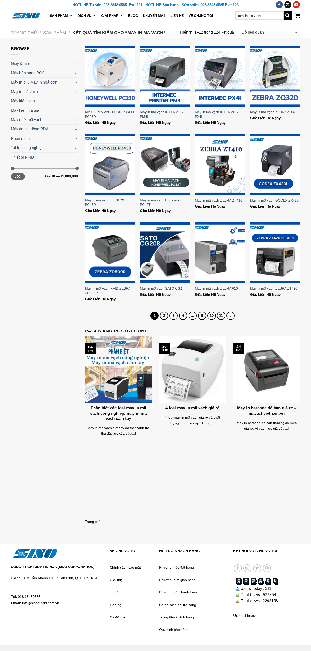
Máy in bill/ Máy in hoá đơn (34, 82)
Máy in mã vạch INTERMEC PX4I (216, 114)
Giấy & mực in (23, 63)
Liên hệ (177, 15)
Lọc (18, 176)
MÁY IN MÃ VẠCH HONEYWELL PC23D (110, 114)
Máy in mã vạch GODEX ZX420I (275, 200)
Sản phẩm (59, 15)
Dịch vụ (84, 15)
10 (212, 315)
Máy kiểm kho (23, 101)
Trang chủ (24, 32)
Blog (133, 15)
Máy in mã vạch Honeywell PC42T (160, 202)
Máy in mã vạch (24, 92)
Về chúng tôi (201, 15)
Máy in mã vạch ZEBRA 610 (216, 288)
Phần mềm (20, 138)
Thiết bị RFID (22, 157)
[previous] (84, 392)
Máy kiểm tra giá (25, 110)
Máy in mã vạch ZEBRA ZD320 (274, 112)
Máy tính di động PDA (30, 129)
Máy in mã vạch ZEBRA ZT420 (273, 288)
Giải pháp (109, 15)
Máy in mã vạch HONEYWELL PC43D (108, 202)
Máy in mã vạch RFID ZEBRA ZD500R (107, 291)
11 (221, 315)
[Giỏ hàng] (297, 15)
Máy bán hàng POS (28, 73)
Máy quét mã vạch (26, 120)
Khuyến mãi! (154, 15)
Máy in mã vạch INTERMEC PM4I (161, 114)
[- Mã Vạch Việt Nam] (25, 15)
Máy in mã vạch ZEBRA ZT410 (218, 200)
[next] (301, 392)
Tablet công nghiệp (27, 148)
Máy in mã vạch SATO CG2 (161, 288)
